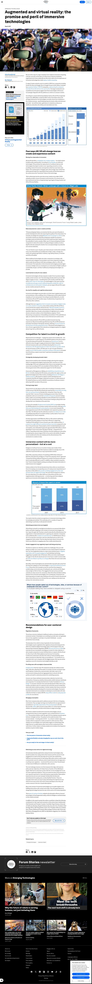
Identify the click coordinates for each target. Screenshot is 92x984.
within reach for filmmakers (36, 281)
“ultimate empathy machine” (56, 307)
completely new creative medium (46, 160)
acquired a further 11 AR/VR (35, 87)
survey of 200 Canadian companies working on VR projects (45, 350)
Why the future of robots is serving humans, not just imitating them (21, 908)
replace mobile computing (50, 80)
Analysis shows (30, 667)
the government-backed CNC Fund (47, 404)
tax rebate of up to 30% (59, 411)
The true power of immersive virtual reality (38, 735)
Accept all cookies (80, 977)
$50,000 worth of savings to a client (52, 235)
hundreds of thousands (49, 395)
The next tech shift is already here (64, 907)
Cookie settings (81, 980)
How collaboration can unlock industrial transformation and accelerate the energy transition (14, 934)
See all (85, 878)
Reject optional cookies (80, 974)
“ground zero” (55, 341)
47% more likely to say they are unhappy (38, 558)
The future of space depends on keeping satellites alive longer (76, 933)
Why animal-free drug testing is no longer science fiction (56, 933)
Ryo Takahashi (8, 80)
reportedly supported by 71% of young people (44, 704)
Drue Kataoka (52, 162)
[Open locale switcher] (1, 980)
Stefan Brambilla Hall (10, 74)
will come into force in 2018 (56, 648)
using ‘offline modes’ (50, 692)
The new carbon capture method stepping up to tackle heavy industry (35, 934)
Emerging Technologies (12, 8)
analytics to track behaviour (44, 535)
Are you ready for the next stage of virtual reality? (40, 742)
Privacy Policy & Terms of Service (46, 975)
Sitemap (46, 978)
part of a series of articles (36, 793)
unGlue (34, 706)
